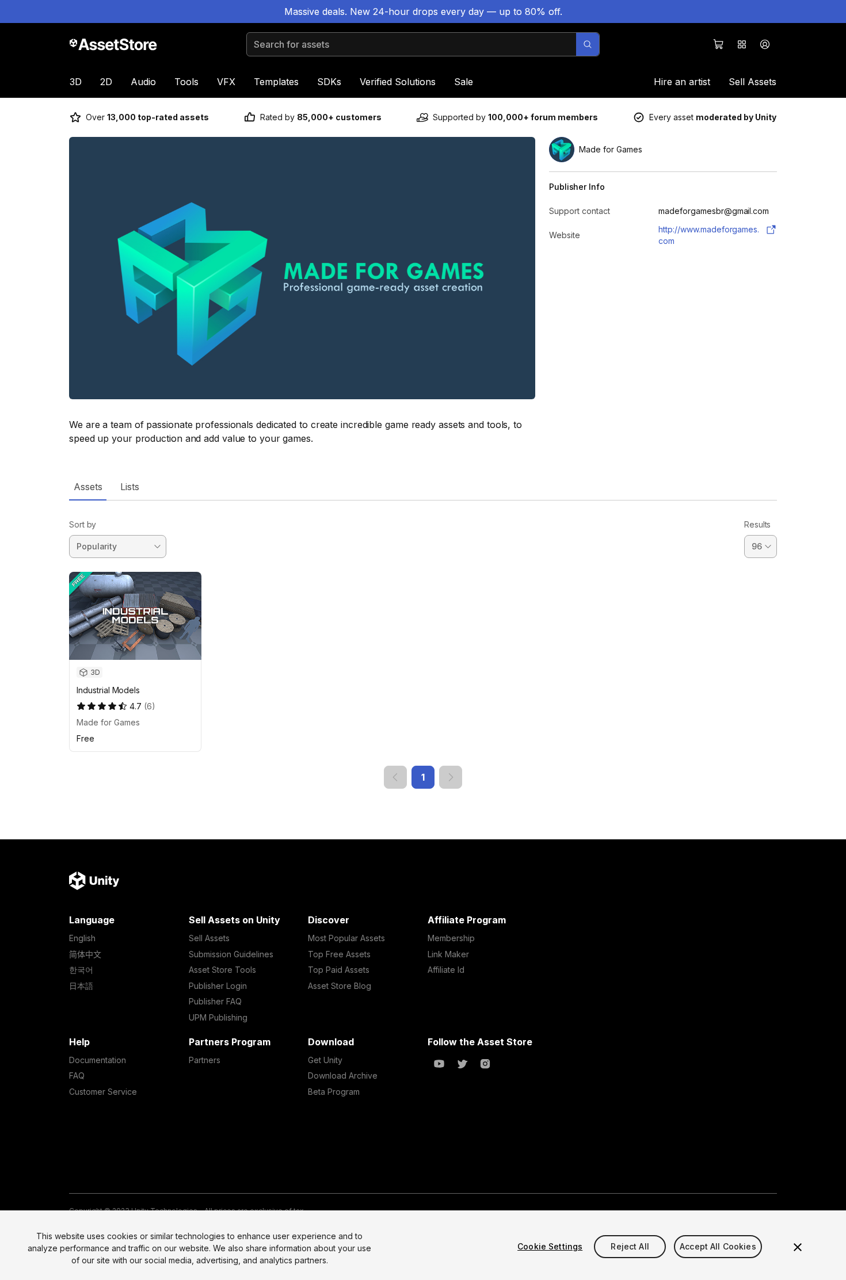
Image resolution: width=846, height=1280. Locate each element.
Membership (451, 938)
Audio (143, 81)
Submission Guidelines (231, 954)
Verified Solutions (398, 81)
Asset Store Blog (339, 986)
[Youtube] (439, 1063)
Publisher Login (218, 986)
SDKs (329, 81)
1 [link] (423, 777)
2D (106, 81)
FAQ (77, 1075)
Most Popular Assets (346, 938)
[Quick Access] (741, 44)
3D (76, 81)
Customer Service (103, 1091)
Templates (276, 81)
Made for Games (108, 722)
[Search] (587, 44)
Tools (186, 81)
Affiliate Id (446, 970)
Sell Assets (752, 81)
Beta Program (334, 1091)
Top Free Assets (339, 954)
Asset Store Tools (222, 970)
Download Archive (343, 1075)
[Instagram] (485, 1063)
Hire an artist (682, 81)
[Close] (798, 1247)
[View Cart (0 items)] (718, 44)
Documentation (97, 1060)
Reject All (630, 1246)
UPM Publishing (218, 1017)
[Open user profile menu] (764, 44)
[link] (395, 777)
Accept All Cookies (718, 1246)
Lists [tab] (129, 486)
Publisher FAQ (215, 1001)
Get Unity (325, 1060)
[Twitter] (462, 1063)
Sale (463, 81)
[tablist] (423, 486)
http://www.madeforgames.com (708, 235)
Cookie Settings (549, 1246)
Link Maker (448, 954)
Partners (204, 1060)
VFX (226, 81)
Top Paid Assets (338, 970)
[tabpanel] (423, 644)
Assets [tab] (88, 486)
